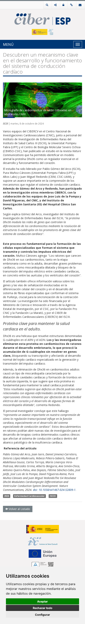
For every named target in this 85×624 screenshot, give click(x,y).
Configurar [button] (42, 614)
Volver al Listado (19, 509)
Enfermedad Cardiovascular (29, 496)
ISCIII (53, 496)
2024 (6, 496)
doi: (36, 490)
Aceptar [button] (42, 601)
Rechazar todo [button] (42, 608)
